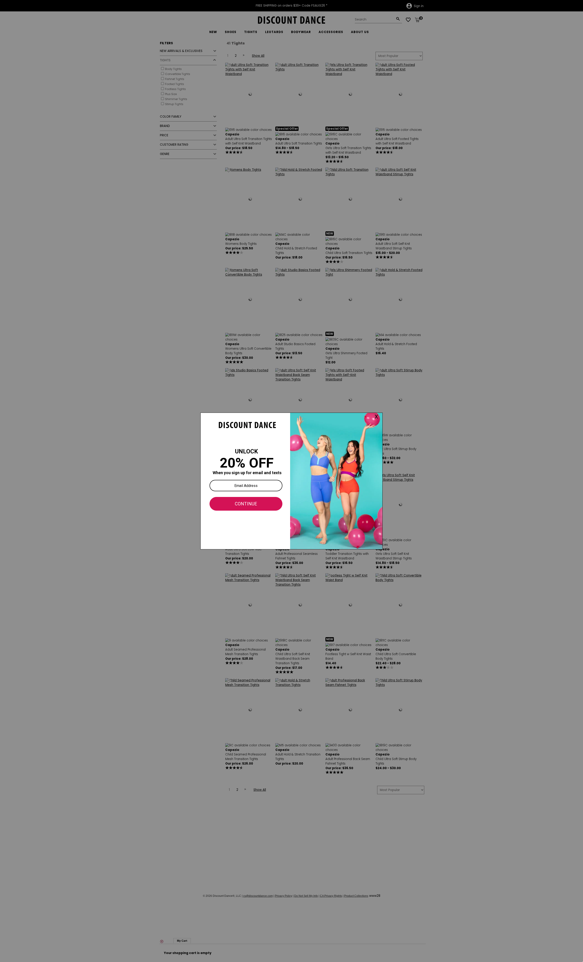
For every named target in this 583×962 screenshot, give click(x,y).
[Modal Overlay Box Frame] (291, 481)
